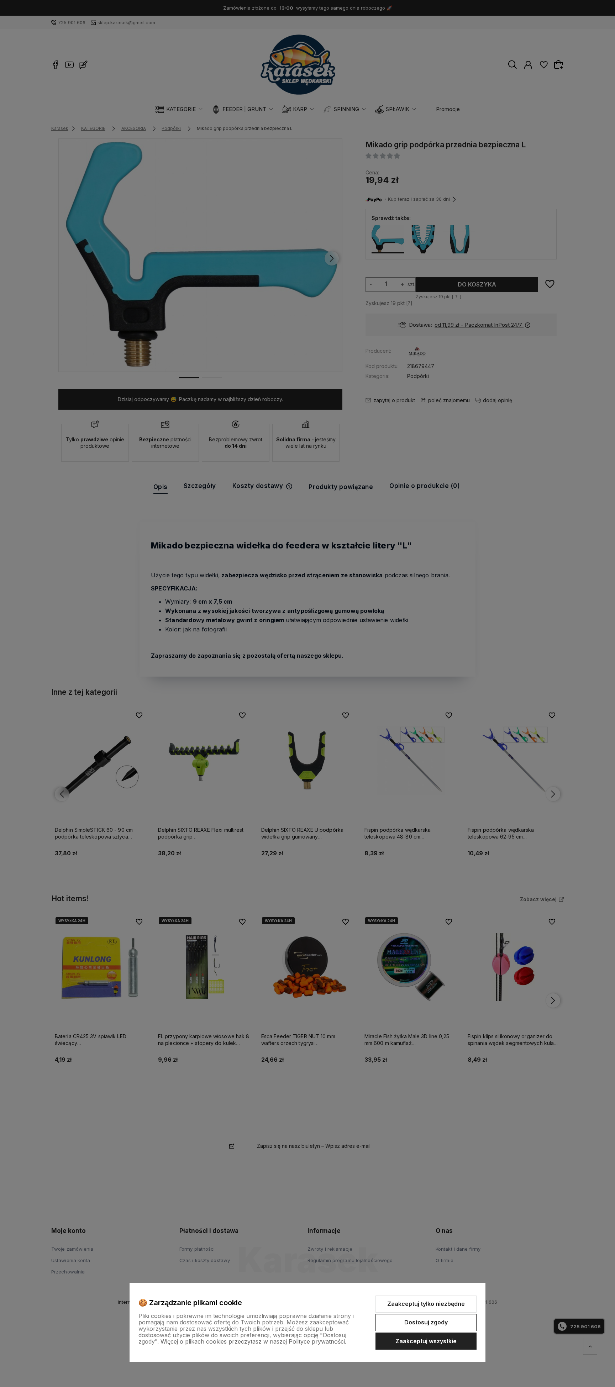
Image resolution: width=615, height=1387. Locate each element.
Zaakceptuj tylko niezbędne (426, 1303)
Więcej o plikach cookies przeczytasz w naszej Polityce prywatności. (253, 1341)
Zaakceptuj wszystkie (426, 1341)
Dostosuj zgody (426, 1322)
